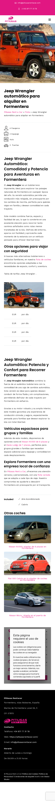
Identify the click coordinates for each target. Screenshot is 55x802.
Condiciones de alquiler (24, 776)
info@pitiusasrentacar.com (29, 3)
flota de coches (43, 259)
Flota (27, 112)
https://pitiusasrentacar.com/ (23, 737)
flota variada (44, 475)
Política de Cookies (30, 774)
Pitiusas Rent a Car (13, 112)
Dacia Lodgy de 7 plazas (18, 445)
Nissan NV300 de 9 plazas (35, 442)
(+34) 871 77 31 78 (29, 9)
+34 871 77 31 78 (22, 731)
